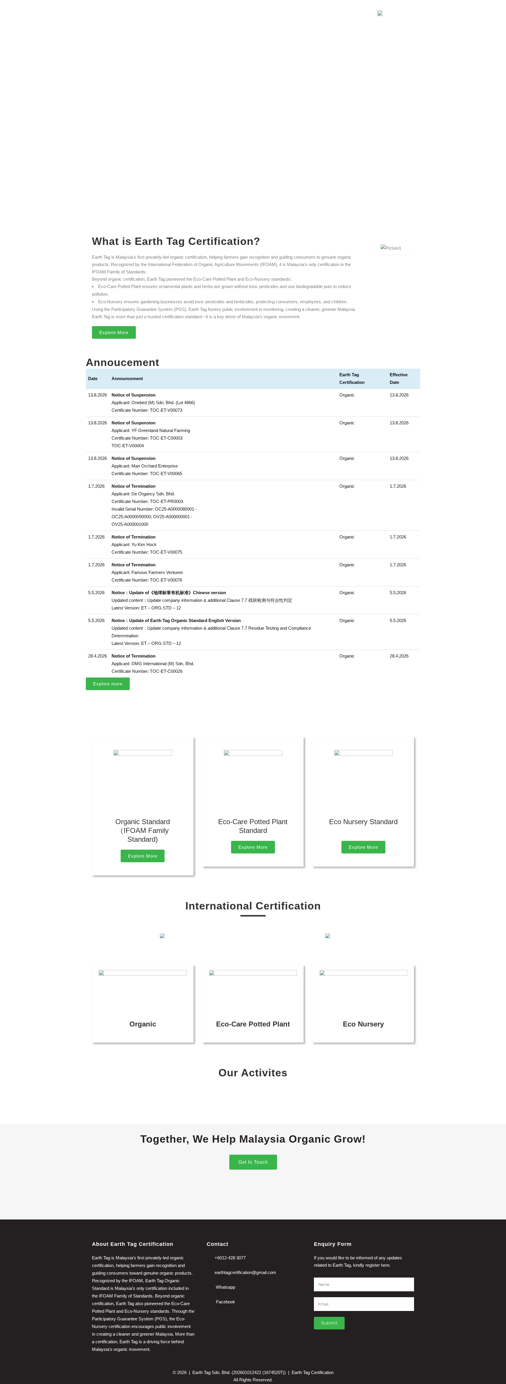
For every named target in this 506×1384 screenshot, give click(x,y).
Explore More (114, 332)
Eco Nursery (363, 1024)
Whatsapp (225, 1287)
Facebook (225, 1301)
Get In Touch (253, 1162)
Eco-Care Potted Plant (253, 1024)
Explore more (107, 683)
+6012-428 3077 (230, 1257)
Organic (142, 1024)
